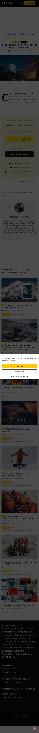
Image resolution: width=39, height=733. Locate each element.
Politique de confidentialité (19, 376)
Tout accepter (19, 366)
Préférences (19, 372)
